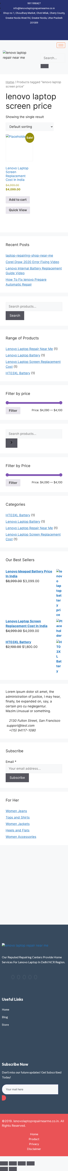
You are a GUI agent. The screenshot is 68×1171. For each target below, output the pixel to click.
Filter (13, 410)
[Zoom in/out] (4, 1163)
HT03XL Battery (18, 373)
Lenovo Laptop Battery (23, 355)
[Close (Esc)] (31, 1163)
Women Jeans (16, 811)
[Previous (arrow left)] (4, 1169)
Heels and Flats (17, 830)
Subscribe (17, 778)
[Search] (45, 66)
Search (15, 315)
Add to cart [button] (18, 200)
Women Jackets (18, 824)
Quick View (18, 210)
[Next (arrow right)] (13, 1169)
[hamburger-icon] (61, 45)
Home (10, 82)
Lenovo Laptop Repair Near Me (29, 349)
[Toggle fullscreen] (13, 1163)
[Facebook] (13, 977)
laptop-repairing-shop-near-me (29, 255)
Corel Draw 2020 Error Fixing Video (32, 262)
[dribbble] (30, 977)
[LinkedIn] (24, 977)
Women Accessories (21, 837)
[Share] (22, 1163)
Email (11, 762)
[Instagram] (35, 977)
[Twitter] (18, 977)
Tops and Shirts (18, 817)
